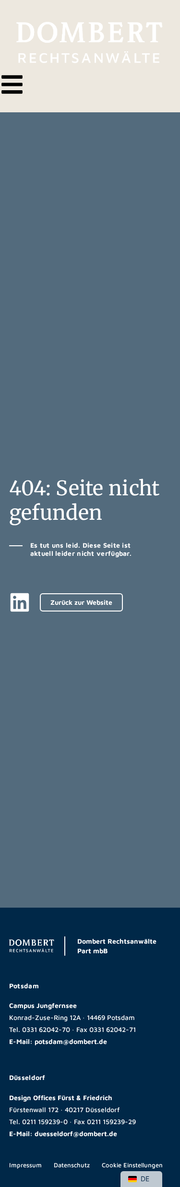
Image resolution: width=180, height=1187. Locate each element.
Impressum (25, 1165)
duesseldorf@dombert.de (76, 1133)
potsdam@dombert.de (71, 1041)
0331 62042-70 (46, 1029)
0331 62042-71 (112, 1029)
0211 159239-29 (111, 1121)
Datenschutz (72, 1165)
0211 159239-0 (45, 1121)
